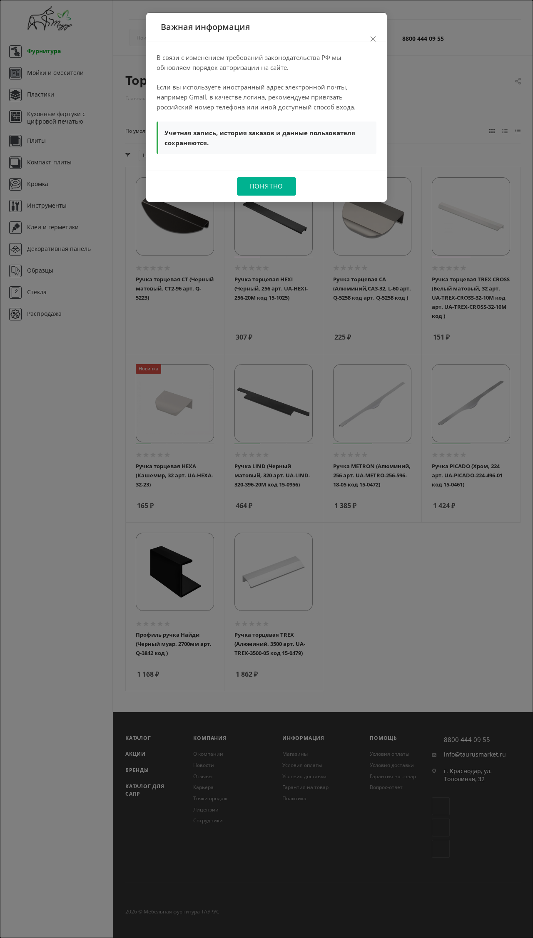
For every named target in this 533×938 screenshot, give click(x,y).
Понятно (267, 186)
